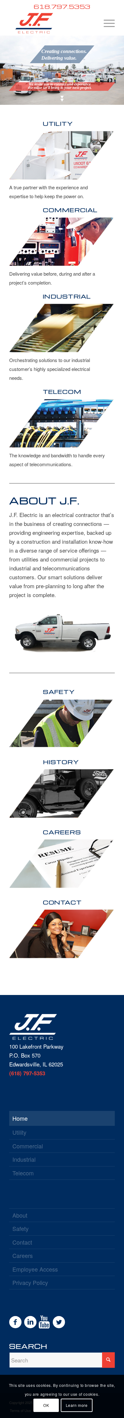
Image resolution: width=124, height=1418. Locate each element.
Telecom (23, 1173)
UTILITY (58, 123)
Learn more (77, 1405)
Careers (22, 1255)
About (19, 1215)
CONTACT (62, 902)
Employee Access (35, 1269)
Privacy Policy (30, 1282)
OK (46, 1405)
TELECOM (62, 391)
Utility (19, 1132)
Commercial (27, 1146)
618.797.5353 (62, 6)
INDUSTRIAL (67, 296)
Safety (20, 1228)
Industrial (24, 1159)
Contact (22, 1242)
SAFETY (59, 691)
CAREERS (62, 832)
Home (20, 1118)
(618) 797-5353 (27, 1073)
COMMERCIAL (70, 209)
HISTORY (61, 761)
